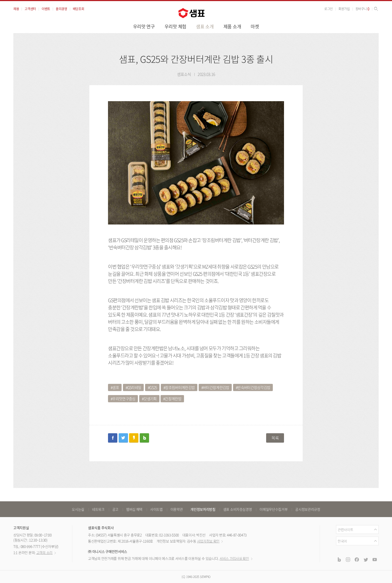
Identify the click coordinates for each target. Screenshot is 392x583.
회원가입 (344, 8)
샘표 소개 (205, 26)
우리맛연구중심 (123, 398)
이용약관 (176, 509)
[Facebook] (357, 559)
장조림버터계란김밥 (180, 387)
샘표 (115, 387)
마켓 (255, 26)
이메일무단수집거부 (273, 509)
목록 (275, 438)
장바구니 (362, 8)
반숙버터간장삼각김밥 (253, 387)
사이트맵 (156, 509)
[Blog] (339, 559)
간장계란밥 (173, 398)
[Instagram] (348, 559)
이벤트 (46, 8)
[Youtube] (375, 559)
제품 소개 (232, 26)
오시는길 (78, 509)
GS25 (153, 387)
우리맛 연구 (144, 26)
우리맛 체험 (175, 26)
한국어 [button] (342, 540)
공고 (115, 509)
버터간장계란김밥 (216, 387)
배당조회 (78, 8)
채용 (16, 8)
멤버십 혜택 (134, 509)
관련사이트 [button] (345, 529)
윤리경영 (61, 8)
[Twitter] (366, 559)
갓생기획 (150, 398)
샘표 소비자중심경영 (237, 509)
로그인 (328, 8)
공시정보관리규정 (307, 509)
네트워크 (98, 509)
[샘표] (191, 13)
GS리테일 (134, 387)
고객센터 (30, 8)
